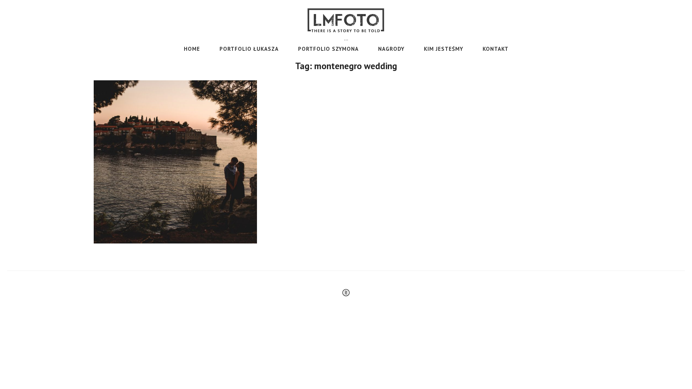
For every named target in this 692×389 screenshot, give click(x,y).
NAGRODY (391, 48)
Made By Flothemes (346, 292)
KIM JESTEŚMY (443, 48)
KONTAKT (496, 48)
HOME (192, 48)
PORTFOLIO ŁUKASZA (249, 48)
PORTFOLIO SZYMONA (328, 48)
